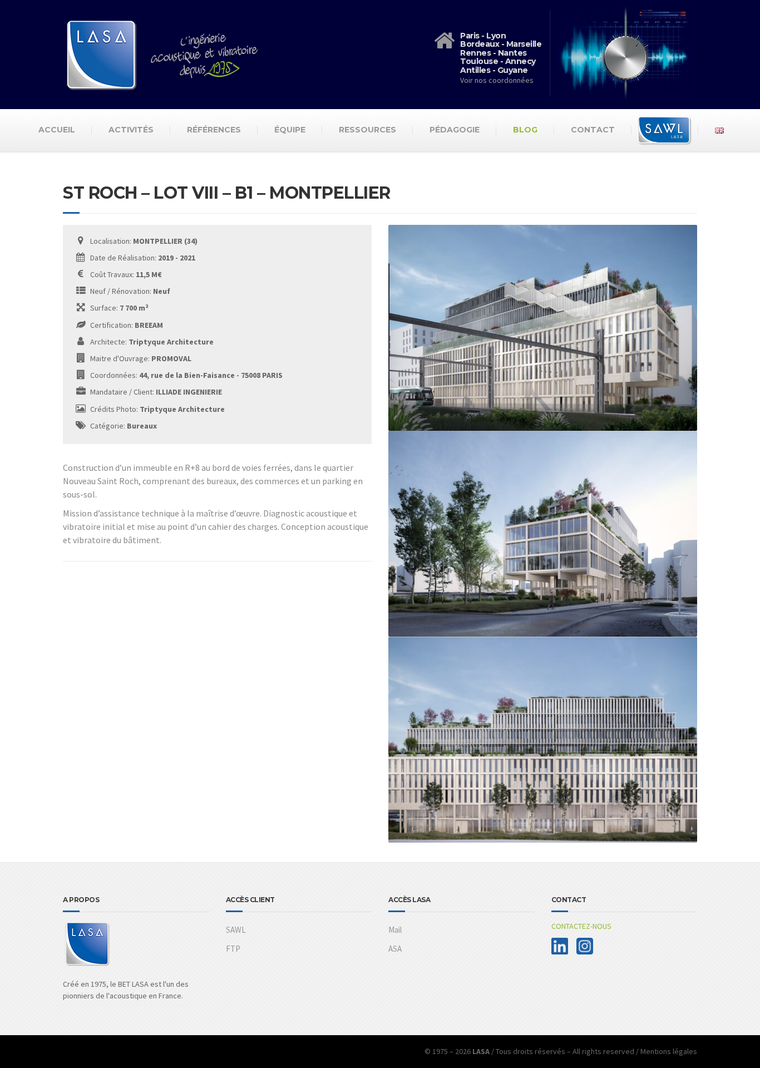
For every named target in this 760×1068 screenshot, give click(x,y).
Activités (131, 130)
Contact (593, 130)
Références (214, 130)
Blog (525, 130)
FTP (233, 948)
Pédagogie (455, 130)
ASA (395, 948)
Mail (395, 929)
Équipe (289, 130)
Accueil (56, 130)
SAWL (236, 929)
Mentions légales (668, 1051)
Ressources (367, 130)
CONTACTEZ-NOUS (581, 926)
